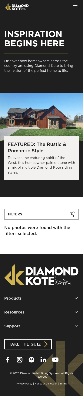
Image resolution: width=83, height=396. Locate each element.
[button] (41, 298)
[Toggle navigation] (75, 7)
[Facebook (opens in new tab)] (7, 359)
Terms (63, 383)
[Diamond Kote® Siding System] (17, 6)
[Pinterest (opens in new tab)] (31, 359)
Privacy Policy (24, 383)
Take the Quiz (25, 344)
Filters (15, 214)
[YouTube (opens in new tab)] (55, 359)
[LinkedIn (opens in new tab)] (43, 359)
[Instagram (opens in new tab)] (19, 359)
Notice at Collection (46, 383)
